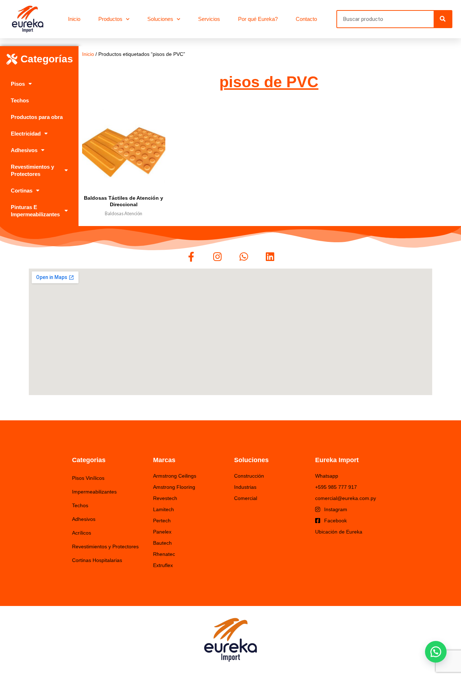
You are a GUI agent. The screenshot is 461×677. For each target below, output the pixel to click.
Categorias (89, 460)
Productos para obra (37, 117)
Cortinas (21, 190)
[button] (436, 652)
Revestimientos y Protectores (32, 170)
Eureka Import (337, 460)
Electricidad (26, 133)
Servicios (209, 19)
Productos (110, 19)
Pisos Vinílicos (88, 478)
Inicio (74, 19)
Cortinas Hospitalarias (97, 560)
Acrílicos (81, 533)
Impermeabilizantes (94, 492)
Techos (20, 100)
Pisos (18, 84)
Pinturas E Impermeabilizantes (35, 210)
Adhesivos (24, 150)
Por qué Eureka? (258, 19)
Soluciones (160, 19)
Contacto (306, 19)
